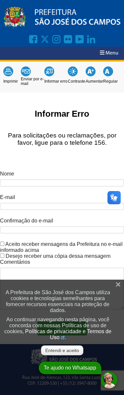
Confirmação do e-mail (26, 220)
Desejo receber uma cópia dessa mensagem (58, 256)
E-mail (7, 197)
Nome (7, 174)
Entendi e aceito (62, 350)
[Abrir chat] (109, 380)
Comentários (15, 262)
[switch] (2, 244)
